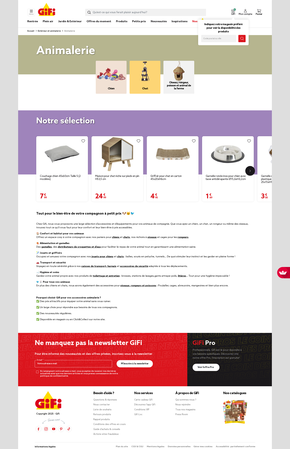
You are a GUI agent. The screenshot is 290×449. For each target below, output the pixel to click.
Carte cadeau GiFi (143, 400)
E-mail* (40, 360)
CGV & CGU (137, 446)
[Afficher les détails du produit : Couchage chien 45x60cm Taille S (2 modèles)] (62, 154)
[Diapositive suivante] (250, 171)
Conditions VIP (141, 409)
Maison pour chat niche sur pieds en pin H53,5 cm (117, 178)
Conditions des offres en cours (109, 424)
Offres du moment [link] (99, 21)
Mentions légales (156, 446)
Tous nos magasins (185, 409)
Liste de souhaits (102, 409)
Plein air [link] (48, 21)
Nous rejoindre (182, 404)
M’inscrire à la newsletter (135, 363)
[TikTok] (69, 428)
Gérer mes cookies (203, 446)
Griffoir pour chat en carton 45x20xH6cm (166, 178)
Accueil (30, 31)
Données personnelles (179, 446)
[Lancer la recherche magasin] (242, 38)
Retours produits (102, 414)
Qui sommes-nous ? (185, 400)
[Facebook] (38, 428)
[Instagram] (46, 428)
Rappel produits (101, 419)
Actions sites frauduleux (106, 434)
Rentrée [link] (32, 21)
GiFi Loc (138, 414)
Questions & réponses (105, 400)
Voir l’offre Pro (206, 367)
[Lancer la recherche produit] (89, 12)
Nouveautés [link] (159, 21)
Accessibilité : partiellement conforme (235, 446)
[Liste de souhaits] (83, 141)
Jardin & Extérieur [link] (70, 21)
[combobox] (145, 12)
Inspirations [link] (179, 21)
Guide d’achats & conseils (106, 429)
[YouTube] (54, 428)
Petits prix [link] (139, 21)
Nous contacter (101, 404)
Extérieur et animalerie (49, 31)
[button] (233, 12)
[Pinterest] (61, 428)
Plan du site (122, 446)
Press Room (181, 414)
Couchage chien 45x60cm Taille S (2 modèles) (60, 178)
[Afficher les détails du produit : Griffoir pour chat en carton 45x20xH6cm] (172, 154)
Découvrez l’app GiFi (144, 404)
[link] (122, 26)
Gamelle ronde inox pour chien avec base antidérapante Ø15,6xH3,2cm (226, 178)
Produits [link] (121, 21)
